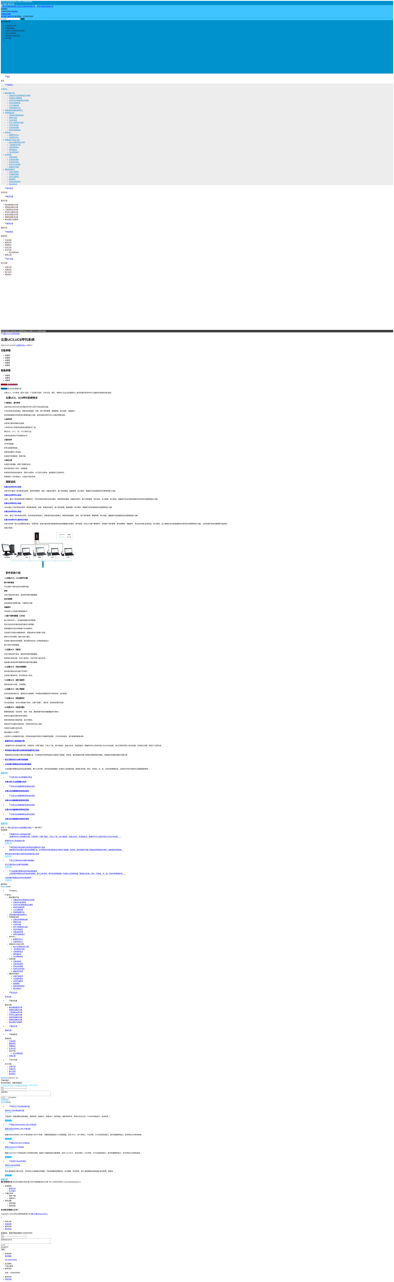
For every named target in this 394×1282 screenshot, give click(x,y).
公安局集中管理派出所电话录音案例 (18, 764)
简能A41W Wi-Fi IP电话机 (14, 1147)
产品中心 (8, 331)
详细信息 (8, 843)
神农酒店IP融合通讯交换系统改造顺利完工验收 (22, 750)
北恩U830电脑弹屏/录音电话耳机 (17, 809)
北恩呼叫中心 (23, 331)
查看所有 (4, 773)
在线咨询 (8, 1224)
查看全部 (4, 1179)
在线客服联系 (13, 384)
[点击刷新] (12, 1097)
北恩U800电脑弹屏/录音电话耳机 (17, 791)
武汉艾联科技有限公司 (27, 6)
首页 (2, 331)
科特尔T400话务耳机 (12, 1165)
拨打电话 (8, 1229)
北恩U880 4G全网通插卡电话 (15, 782)
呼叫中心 (14, 331)
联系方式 (11, 4)
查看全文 (8, 1120)
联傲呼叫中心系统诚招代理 (15, 741)
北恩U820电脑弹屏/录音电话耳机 (17, 800)
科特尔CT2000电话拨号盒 (14, 1110)
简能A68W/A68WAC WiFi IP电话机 (18, 1129)
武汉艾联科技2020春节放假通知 (16, 759)
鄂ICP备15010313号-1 (39, 1214)
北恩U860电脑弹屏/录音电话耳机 (17, 819)
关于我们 (4, 4)
